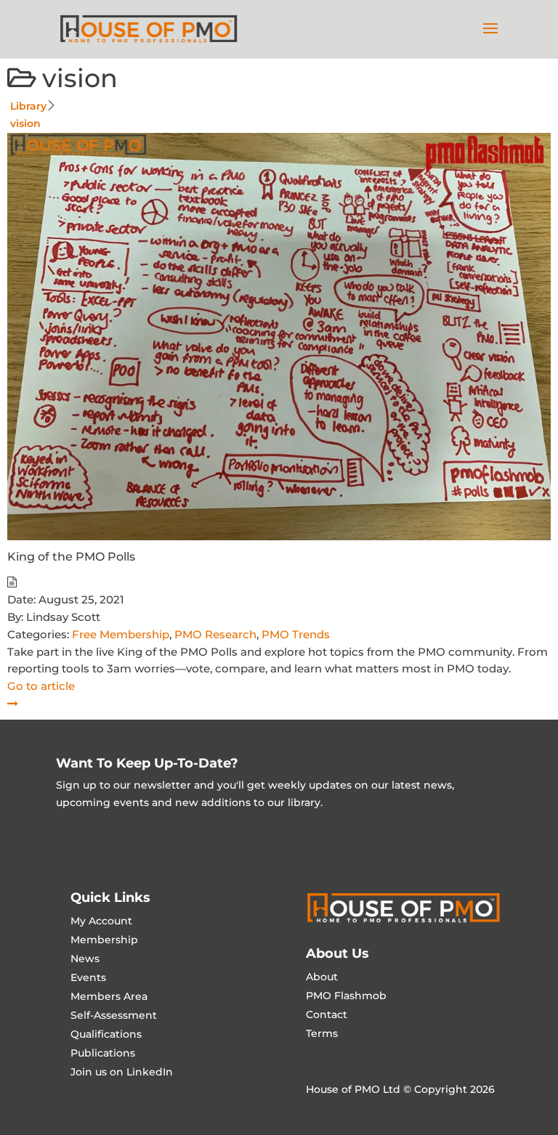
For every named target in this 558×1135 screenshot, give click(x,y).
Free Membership (120, 634)
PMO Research (215, 634)
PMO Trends (296, 634)
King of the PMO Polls (71, 557)
